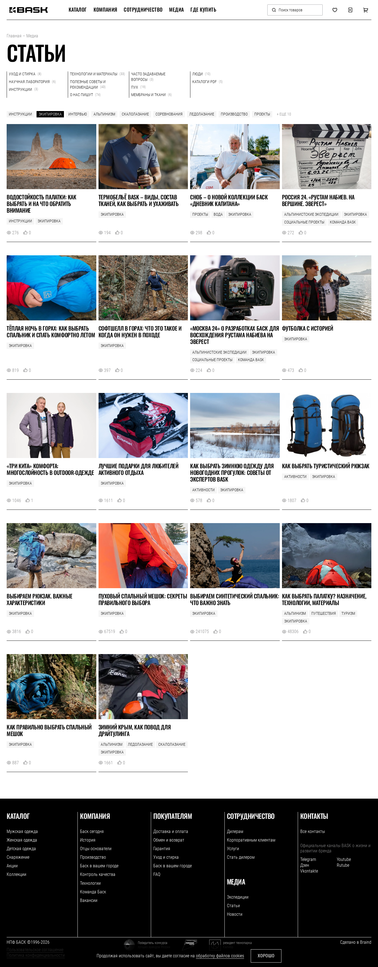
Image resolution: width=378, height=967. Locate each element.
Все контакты (312, 831)
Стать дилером (241, 857)
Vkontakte (309, 871)
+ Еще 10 (284, 114)
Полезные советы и (88, 84)
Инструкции (20, 114)
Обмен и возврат (168, 840)
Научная (32, 81)
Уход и (25, 74)
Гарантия (161, 848)
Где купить (203, 10)
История (87, 840)
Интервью (77, 114)
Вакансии (88, 900)
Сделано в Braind (355, 942)
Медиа (176, 10)
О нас (85, 94)
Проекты (262, 114)
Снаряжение (18, 857)
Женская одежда (22, 840)
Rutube (343, 865)
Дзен (304, 865)
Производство (234, 114)
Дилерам (235, 831)
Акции (12, 865)
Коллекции (16, 874)
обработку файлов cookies (220, 955)
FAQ (156, 874)
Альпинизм (104, 114)
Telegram (308, 859)
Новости (234, 914)
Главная (14, 35)
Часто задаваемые (148, 77)
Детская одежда (21, 848)
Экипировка (50, 114)
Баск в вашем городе (99, 865)
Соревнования (169, 114)
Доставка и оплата (170, 831)
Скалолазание (135, 114)
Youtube (344, 859)
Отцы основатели (96, 848)
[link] (29, 10)
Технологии (90, 883)
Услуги (233, 848)
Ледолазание (201, 114)
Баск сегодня (92, 831)
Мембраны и (151, 94)
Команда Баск (93, 891)
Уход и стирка (166, 857)
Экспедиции (237, 897)
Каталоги (207, 81)
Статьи (233, 905)
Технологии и (97, 74)
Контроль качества (97, 874)
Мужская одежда (22, 831)
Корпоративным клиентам (251, 840)
